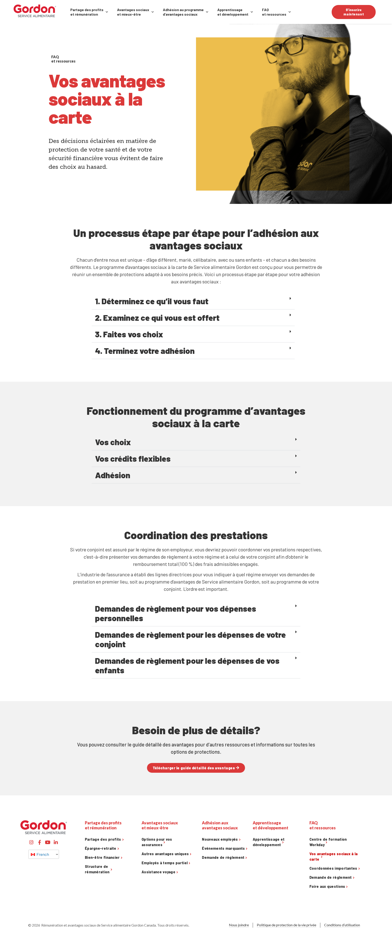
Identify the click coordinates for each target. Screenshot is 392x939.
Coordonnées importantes (333, 868)
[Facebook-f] (39, 842)
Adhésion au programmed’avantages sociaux (183, 11)
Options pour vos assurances (157, 842)
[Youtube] (47, 842)
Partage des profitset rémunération (86, 11)
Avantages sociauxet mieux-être (133, 11)
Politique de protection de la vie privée (286, 925)
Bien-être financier (102, 857)
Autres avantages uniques (165, 854)
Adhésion (112, 475)
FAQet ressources (274, 11)
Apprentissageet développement (232, 11)
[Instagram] (31, 842)
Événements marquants (223, 848)
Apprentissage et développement (269, 842)
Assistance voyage (158, 872)
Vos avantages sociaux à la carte (333, 856)
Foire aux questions (327, 886)
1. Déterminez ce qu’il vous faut (151, 301)
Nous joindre (239, 925)
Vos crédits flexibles (133, 458)
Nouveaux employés (220, 839)
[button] (193, 301)
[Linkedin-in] (56, 842)
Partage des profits (103, 839)
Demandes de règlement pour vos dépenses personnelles (175, 613)
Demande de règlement (223, 857)
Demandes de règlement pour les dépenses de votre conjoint (190, 639)
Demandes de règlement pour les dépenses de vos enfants (187, 665)
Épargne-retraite (100, 848)
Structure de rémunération (97, 869)
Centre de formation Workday (328, 842)
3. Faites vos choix (129, 334)
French (42, 854)
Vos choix (113, 442)
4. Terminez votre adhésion (145, 350)
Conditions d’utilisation (342, 925)
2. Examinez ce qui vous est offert (157, 317)
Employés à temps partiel (165, 863)
